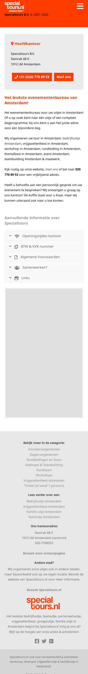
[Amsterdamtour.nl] (14, 6)
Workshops (44, 475)
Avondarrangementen (44, 449)
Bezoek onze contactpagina (44, 553)
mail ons (51, 169)
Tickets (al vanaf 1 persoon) (44, 486)
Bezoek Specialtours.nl (44, 590)
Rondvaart (44, 470)
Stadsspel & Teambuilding (44, 465)
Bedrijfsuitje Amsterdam (44, 501)
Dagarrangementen (44, 454)
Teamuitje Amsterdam (44, 517)
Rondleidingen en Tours (44, 460)
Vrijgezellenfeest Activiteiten (44, 480)
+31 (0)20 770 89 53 (33, 76)
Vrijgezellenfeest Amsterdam (44, 506)
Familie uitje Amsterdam (44, 512)
